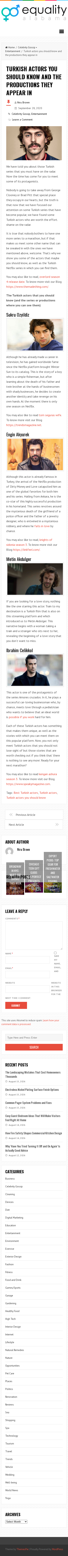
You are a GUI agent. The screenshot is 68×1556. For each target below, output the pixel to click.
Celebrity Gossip (26, 47)
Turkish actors (48, 793)
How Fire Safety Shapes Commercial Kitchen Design (33, 1133)
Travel (8, 1451)
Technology (11, 1435)
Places (8, 1381)
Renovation (11, 1396)
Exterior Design (13, 1256)
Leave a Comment (22, 119)
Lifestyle (9, 1342)
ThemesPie (22, 1549)
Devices (9, 1202)
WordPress (57, 1549)
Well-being (11, 1482)
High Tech (10, 1319)
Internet (9, 1334)
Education (10, 1225)
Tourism (9, 1443)
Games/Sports (13, 1287)
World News (11, 1490)
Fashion (9, 1264)
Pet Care (9, 1373)
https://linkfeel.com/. (26, 549)
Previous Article (25, 815)
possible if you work (21, 717)
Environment (12, 1241)
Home (11, 47)
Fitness (9, 1272)
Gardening (10, 1303)
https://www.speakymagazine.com (28, 784)
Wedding (9, 1474)
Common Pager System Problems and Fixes (28, 1102)
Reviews (9, 1404)
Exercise (9, 1248)
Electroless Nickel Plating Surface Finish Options (32, 1089)
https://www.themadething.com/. (27, 286)
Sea (7, 1412)
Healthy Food (12, 1311)
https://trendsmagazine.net (23, 425)
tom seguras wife (50, 415)
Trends (9, 1459)
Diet (7, 1209)
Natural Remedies (14, 1350)
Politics (9, 1389)
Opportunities (12, 1365)
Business (10, 1178)
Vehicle (9, 1467)
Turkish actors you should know (26, 797)
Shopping (10, 1420)
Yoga (8, 1498)
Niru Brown (23, 102)
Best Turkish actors (26, 793)
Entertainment (12, 51)
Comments (12, 918)
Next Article (16, 824)
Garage (9, 1295)
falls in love (42, 526)
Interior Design (13, 1326)
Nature (8, 1358)
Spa (7, 1428)
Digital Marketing (14, 1217)
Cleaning (10, 1194)
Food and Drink (13, 1280)
